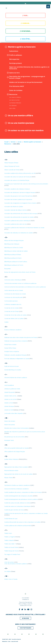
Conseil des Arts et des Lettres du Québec (15, 315)
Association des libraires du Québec (13, 206)
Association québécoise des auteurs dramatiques (17, 220)
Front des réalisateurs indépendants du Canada (16, 358)
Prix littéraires (13, 105)
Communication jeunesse (11, 301)
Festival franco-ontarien (10, 344)
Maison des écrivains (9, 421)
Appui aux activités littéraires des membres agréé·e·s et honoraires (29, 68)
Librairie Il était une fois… (10, 396)
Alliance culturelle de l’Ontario (12, 170)
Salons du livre (14, 73)
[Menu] (48, 6)
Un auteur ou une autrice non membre (25, 130)
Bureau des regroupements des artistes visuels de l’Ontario (19, 272)
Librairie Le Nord (8, 403)
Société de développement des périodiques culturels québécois (21, 499)
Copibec (6, 322)
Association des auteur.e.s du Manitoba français (16, 180)
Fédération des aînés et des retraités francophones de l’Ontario (20, 337)
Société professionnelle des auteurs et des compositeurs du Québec (22, 522)
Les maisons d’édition (15, 97)
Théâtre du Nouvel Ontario (11, 547)
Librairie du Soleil (8, 410)
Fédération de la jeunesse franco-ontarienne (15, 341)
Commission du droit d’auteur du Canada (15, 294)
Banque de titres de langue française (14, 240)
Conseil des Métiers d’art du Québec (14, 318)
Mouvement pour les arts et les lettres (14, 437)
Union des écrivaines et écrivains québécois (15, 563)
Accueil (6, 142)
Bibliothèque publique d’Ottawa (12, 254)
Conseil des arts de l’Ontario (11, 311)
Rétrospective (14, 59)
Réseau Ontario (8, 477)
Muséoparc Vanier (9, 440)
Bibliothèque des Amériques (11, 244)
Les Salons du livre (14, 100)
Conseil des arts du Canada (11, 308)
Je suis (20, 142)
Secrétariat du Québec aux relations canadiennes (17, 485)
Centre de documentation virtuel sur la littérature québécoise (20, 283)
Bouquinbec (7, 268)
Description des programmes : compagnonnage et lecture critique (27, 77)
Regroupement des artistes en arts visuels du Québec (18, 474)
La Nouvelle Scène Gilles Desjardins (13, 413)
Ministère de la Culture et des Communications (16, 428)
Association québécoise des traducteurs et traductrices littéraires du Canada (24, 227)
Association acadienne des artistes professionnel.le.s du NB (19, 173)
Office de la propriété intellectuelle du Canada (16, 448)
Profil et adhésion (15, 55)
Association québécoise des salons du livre (15, 224)
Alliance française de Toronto (11, 166)
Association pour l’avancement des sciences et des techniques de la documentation (26, 184)
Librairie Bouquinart (9, 392)
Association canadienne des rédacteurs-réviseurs (17, 189)
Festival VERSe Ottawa (10, 348)
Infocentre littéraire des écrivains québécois (15, 377)
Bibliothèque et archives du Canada (13, 247)
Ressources (13, 94)
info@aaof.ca (25, 599)
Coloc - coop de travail (13, 641)
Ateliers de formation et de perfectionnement (25, 82)
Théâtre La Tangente (9, 537)
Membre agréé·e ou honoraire (21, 47)
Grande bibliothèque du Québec (13, 370)
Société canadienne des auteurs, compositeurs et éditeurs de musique (23, 492)
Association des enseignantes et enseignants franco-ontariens (20, 203)
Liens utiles (12, 108)
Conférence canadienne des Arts (12, 304)
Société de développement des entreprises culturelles (18, 496)
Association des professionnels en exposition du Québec (19, 217)
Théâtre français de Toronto (11, 551)
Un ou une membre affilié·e (20, 115)
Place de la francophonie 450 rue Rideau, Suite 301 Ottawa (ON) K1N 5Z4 (25, 603)
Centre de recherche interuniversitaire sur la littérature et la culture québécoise (25, 287)
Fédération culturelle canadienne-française (15, 355)
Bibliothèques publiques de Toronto (13, 265)
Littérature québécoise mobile (12, 389)
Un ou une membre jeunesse (21, 123)
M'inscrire (25, 618)
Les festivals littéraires (15, 103)
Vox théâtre (7, 571)
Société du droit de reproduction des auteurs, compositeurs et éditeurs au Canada (25, 513)
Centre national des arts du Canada (13, 290)
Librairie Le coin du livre (10, 399)
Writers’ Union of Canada (10, 579)
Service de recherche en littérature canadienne (16, 489)
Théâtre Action (8, 533)
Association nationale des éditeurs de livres (15, 210)
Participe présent (15, 63)
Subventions (13, 51)
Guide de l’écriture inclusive (11, 366)
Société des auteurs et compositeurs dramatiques (17, 506)
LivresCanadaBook (9, 385)
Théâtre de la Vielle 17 (10, 544)
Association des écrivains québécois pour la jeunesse (18, 199)
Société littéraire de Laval (10, 518)
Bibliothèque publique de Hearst (12, 258)
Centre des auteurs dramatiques (13, 280)
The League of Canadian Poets (12, 554)
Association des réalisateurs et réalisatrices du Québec (18, 233)
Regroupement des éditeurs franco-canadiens (16, 467)
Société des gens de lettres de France (14, 510)
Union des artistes (9, 562)
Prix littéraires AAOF (16, 86)
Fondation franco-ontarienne (11, 351)
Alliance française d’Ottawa (11, 162)
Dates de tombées (15, 90)
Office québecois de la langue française (14, 451)
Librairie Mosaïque (9, 406)
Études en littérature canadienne (13, 330)
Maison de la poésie (9, 424)
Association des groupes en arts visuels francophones (18, 196)
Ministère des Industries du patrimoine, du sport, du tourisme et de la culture (24, 431)
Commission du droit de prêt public (13, 297)
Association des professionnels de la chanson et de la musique (20, 213)
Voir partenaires (25, 628)
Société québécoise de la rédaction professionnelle (17, 525)
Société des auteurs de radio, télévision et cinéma (17, 503)
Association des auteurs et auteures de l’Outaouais (17, 177)
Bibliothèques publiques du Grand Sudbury (15, 261)
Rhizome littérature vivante (11, 470)
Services (13, 142)
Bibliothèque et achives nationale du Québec (16, 251)
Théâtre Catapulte (9, 540)
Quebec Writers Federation (11, 459)
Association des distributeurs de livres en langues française (19, 192)
